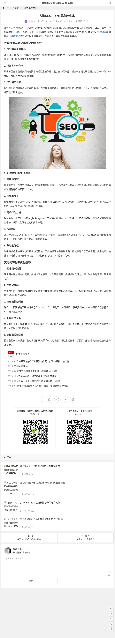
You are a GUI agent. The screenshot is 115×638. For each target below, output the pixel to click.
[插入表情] (109, 575)
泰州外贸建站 (18, 366)
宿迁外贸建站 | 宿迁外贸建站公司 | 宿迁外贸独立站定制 (38, 361)
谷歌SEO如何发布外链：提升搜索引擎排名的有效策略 (38, 386)
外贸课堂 (101, 32)
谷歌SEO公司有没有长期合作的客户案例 (39, 502)
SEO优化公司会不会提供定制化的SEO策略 (41, 519)
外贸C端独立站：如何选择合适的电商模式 (32, 376)
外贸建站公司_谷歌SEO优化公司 (57, 3)
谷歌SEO (15, 36)
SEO (10, 8)
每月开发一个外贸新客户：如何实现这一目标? (34, 381)
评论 (57, 21)
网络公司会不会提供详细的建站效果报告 (39, 466)
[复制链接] (65, 399)
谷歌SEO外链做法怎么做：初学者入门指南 (32, 371)
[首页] (111, 608)
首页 (4, 8)
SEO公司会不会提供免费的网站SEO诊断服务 (42, 483)
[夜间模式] (111, 623)
